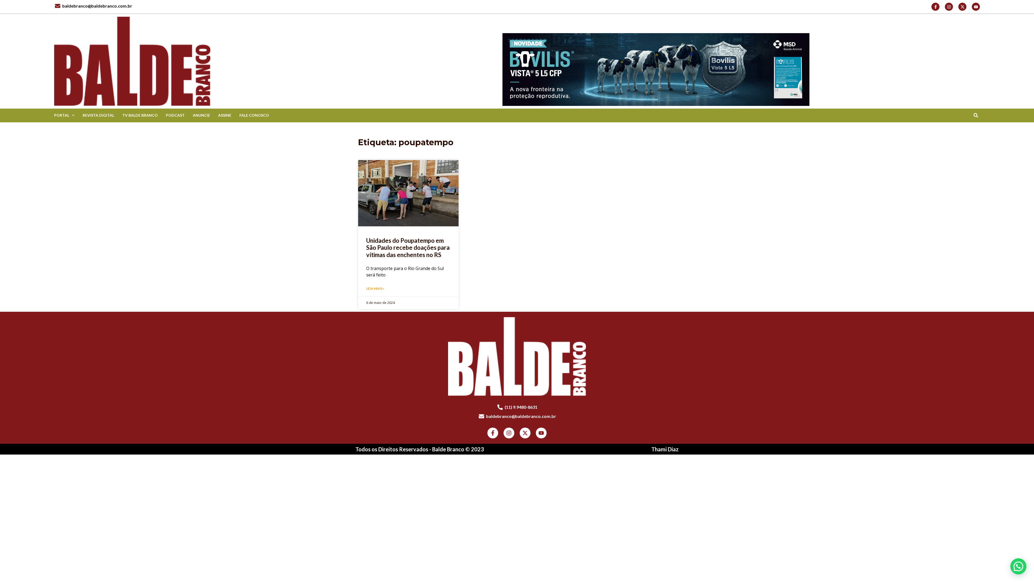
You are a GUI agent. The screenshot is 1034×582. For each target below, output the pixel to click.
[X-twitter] (962, 7)
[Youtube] (976, 7)
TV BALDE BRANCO (140, 115)
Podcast (175, 115)
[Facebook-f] (935, 7)
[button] (976, 115)
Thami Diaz (665, 449)
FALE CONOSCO (254, 115)
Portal (61, 115)
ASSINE (224, 115)
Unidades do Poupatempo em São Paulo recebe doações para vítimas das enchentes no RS (408, 247)
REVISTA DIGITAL (98, 115)
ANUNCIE (201, 115)
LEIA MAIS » (375, 288)
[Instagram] (949, 7)
